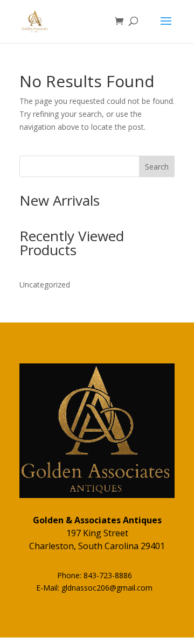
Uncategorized (44, 284)
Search (157, 167)
